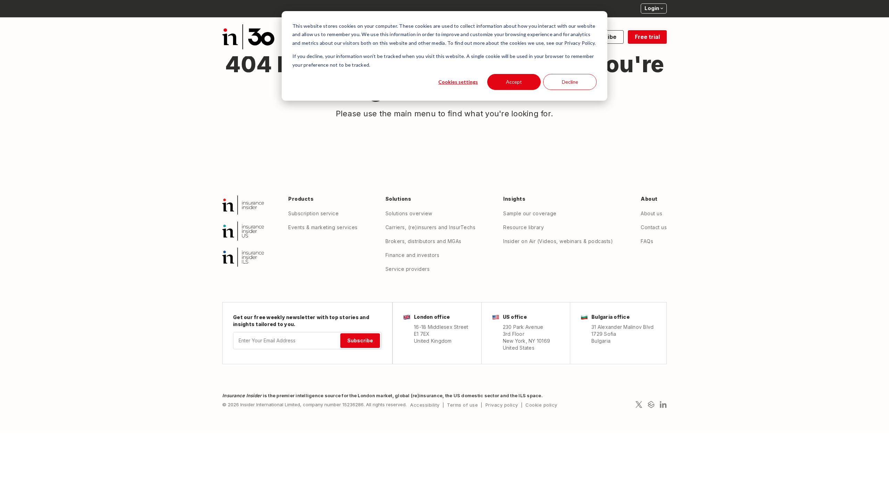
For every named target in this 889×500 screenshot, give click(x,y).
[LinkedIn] (663, 404)
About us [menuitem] (651, 213)
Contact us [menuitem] (654, 227)
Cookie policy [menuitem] (541, 405)
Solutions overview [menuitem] (408, 213)
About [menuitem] (649, 199)
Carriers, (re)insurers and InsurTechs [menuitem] (430, 227)
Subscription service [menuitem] (313, 213)
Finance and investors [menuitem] (412, 255)
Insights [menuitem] (514, 199)
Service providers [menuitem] (407, 269)
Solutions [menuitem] (398, 199)
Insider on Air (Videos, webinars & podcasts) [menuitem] (558, 241)
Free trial (647, 36)
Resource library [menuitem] (523, 227)
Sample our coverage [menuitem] (530, 213)
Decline (570, 82)
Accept (514, 82)
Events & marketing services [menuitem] (323, 227)
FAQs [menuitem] (647, 241)
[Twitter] (638, 404)
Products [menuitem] (301, 199)
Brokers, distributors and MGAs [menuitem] (423, 241)
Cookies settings (458, 82)
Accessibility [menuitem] (425, 405)
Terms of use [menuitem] (462, 405)
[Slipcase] (651, 404)
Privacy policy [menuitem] (501, 405)
